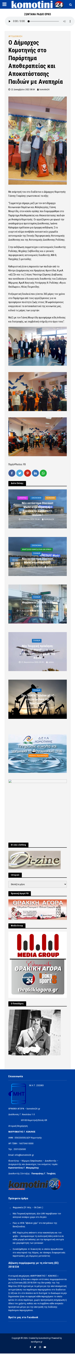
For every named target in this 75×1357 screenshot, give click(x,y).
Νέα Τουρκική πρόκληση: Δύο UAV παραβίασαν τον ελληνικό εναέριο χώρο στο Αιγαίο (37, 651)
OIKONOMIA (36, 498)
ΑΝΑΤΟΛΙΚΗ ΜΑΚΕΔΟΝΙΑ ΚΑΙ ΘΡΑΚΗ (36, 549)
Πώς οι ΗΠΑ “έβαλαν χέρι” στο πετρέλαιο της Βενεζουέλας (37, 699)
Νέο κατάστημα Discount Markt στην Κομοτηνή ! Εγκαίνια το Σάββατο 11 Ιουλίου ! (37, 509)
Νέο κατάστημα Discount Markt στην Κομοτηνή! (37, 560)
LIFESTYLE (23, 498)
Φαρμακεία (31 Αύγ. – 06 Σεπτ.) (37, 604)
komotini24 (44, 89)
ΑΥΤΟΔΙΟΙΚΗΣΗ (15, 36)
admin (49, 567)
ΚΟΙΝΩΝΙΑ (50, 498)
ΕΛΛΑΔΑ (36, 553)
